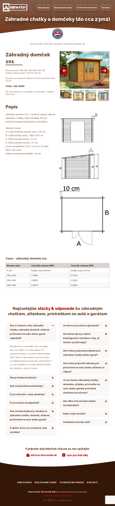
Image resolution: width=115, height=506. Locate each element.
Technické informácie (87, 8)
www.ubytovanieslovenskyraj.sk (72, 492)
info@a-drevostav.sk (44, 455)
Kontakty (106, 8)
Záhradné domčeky (53, 44)
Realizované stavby (63, 8)
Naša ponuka (43, 8)
